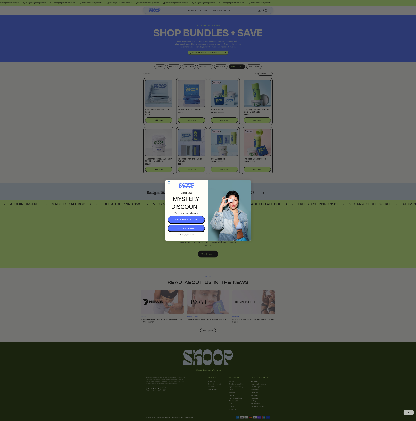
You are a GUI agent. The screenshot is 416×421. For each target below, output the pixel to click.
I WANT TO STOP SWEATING (186, 219)
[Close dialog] (169, 182)
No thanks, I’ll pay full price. (186, 235)
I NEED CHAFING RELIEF (186, 228)
